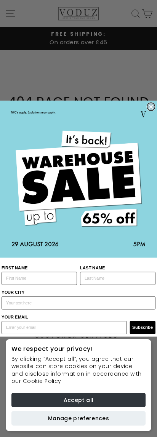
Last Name (92, 267)
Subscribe (142, 327)
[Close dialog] (151, 106)
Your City (13, 292)
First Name (14, 267)
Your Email (15, 317)
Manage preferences (78, 418)
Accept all (79, 400)
